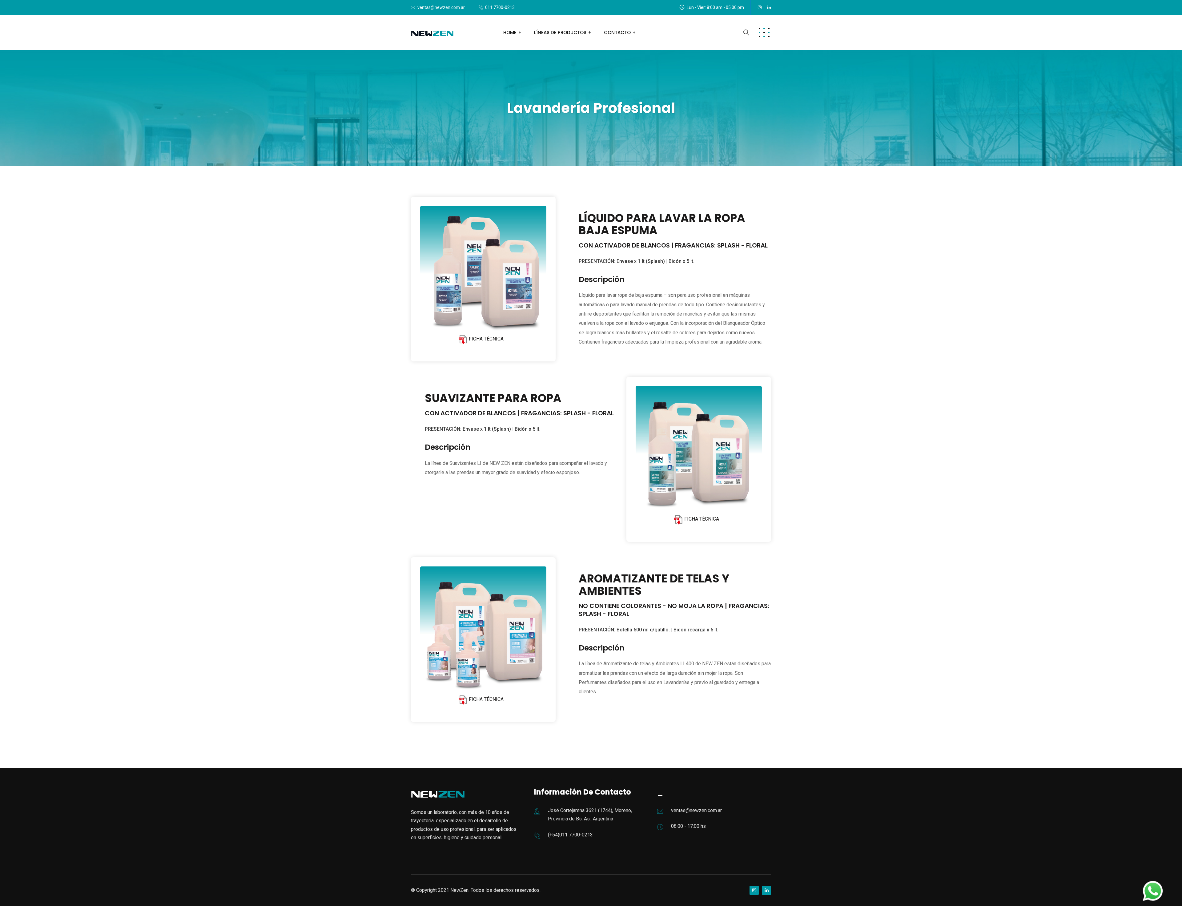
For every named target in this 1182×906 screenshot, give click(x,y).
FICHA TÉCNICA (486, 339)
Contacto (617, 32)
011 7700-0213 (500, 7)
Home (510, 32)
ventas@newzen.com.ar (441, 7)
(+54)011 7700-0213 (570, 835)
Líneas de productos (560, 32)
